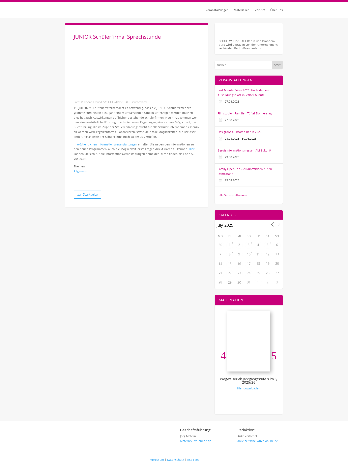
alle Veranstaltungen (233, 195)
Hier (192, 149)
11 (258, 254)
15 (230, 263)
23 (239, 273)
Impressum (156, 460)
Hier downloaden (248, 388)
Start (277, 65)
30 (220, 245)
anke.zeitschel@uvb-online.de (257, 441)
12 (267, 254)
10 (249, 254)
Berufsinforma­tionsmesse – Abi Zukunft (244, 150)
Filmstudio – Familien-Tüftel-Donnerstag (245, 113)
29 (230, 282)
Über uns (276, 10)
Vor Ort (260, 10)
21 (220, 273)
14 (220, 263)
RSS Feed (193, 460)
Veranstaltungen (217, 10)
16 (239, 263)
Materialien (242, 10)
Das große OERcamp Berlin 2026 (239, 132)
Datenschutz (175, 460)
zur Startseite (87, 194)
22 (230, 273)
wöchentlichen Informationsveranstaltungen (107, 144)
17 (249, 263)
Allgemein (80, 171)
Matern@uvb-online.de (195, 441)
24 (249, 273)
